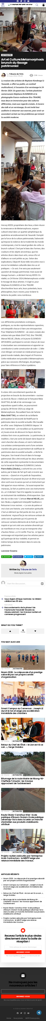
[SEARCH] (38, 5)
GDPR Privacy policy (32, 1018)
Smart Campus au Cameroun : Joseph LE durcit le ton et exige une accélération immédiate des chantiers (22, 711)
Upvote (10, 631)
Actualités (17, 669)
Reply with (42, 583)
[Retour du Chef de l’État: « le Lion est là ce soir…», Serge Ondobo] (23, 730)
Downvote (35, 631)
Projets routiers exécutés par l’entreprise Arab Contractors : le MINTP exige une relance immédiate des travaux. (21, 858)
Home (9, 1018)
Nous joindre (18, 1018)
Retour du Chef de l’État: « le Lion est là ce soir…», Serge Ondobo (22, 746)
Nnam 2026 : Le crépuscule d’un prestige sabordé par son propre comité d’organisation (21, 675)
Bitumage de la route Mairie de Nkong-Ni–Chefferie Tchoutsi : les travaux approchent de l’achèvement (22, 781)
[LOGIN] (43, 5)
